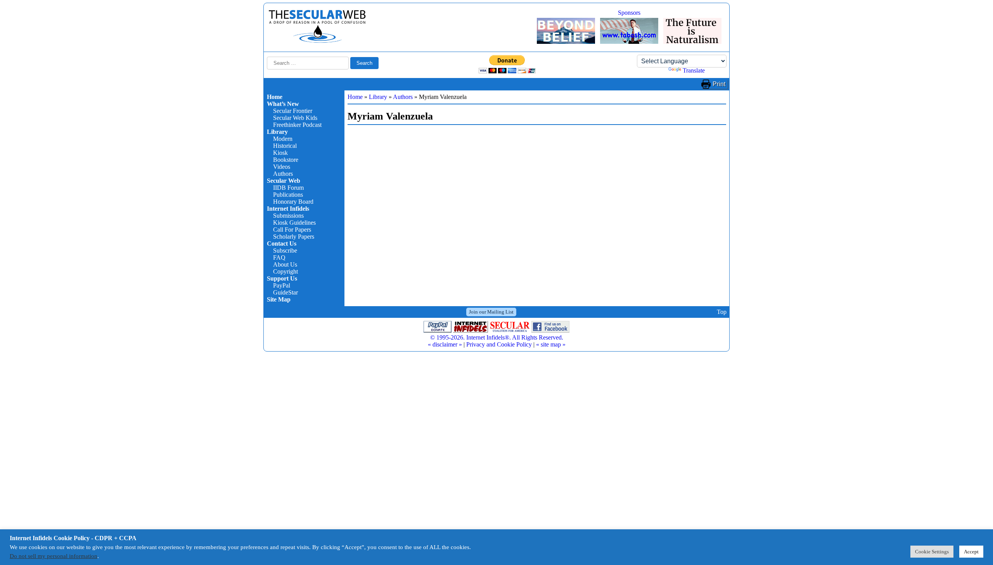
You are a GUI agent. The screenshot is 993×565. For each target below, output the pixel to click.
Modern (282, 138)
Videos (281, 166)
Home (274, 97)
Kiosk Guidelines (294, 222)
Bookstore (285, 159)
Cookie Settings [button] (932, 552)
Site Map (279, 299)
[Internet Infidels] (317, 41)
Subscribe (285, 250)
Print (719, 84)
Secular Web (283, 180)
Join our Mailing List (491, 312)
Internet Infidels (288, 208)
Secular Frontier (292, 110)
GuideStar (285, 292)
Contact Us (281, 243)
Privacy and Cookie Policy (499, 344)
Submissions (288, 215)
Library (277, 131)
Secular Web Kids (295, 117)
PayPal (281, 285)
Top (722, 311)
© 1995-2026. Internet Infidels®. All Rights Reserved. (496, 337)
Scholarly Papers (293, 236)
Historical (285, 145)
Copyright (285, 271)
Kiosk (280, 152)
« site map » (551, 344)
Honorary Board (293, 201)
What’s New (283, 104)
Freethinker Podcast (297, 124)
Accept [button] (971, 552)
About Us (285, 264)
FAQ (279, 257)
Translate (694, 70)
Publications (288, 194)
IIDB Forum (288, 187)
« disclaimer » (445, 344)
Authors (283, 173)
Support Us (282, 278)
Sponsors (629, 12)
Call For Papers (292, 229)
